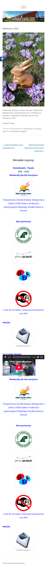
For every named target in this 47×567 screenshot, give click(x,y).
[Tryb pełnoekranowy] (41, 357)
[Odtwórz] (5, 357)
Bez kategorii (28, 129)
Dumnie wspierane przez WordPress (14, 563)
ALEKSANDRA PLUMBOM (18, 131)
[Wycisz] (38, 357)
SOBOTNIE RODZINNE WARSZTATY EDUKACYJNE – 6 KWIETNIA (34, 148)
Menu (23, 7)
